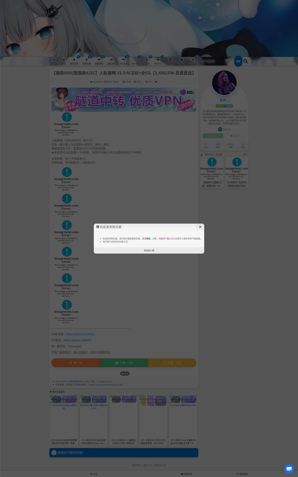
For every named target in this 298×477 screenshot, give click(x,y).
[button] (289, 469)
